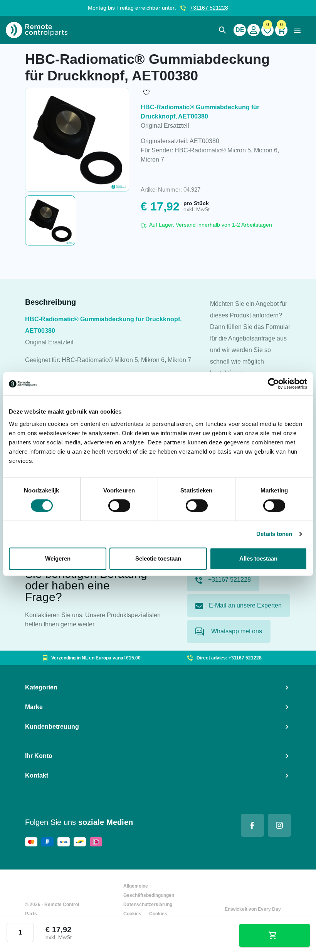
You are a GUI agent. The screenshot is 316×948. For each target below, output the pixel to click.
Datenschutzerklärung (147, 904)
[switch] (119, 505)
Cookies (132, 913)
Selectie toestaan (158, 558)
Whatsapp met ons (236, 631)
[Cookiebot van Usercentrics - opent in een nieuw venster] (273, 383)
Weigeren (58, 558)
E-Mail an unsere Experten (245, 605)
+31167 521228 (209, 8)
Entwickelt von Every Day (253, 909)
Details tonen (274, 534)
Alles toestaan (258, 558)
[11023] (275, 935)
